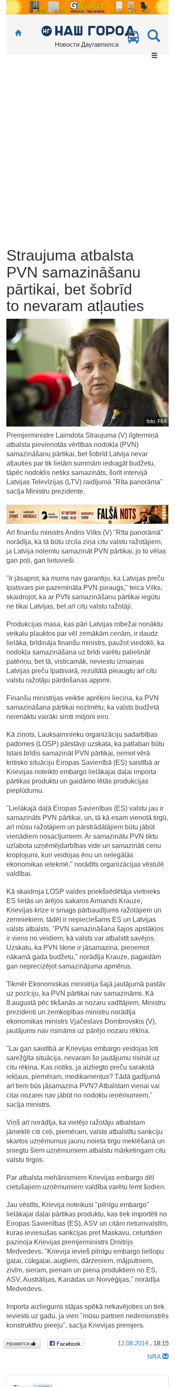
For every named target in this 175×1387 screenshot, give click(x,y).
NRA (154, 1356)
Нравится (18, 1344)
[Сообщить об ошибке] (165, 1356)
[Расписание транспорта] (133, 39)
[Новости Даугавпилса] (87, 30)
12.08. (133, 1343)
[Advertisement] (87, 155)
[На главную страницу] (18, 33)
